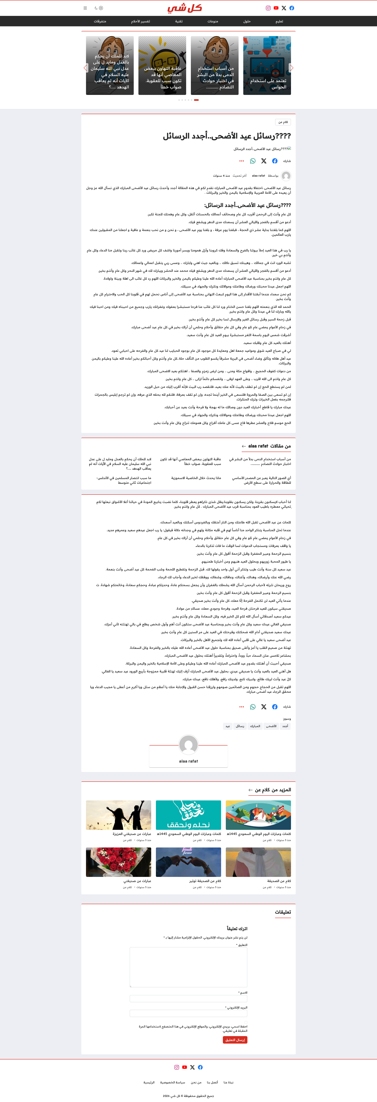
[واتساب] (252, 161)
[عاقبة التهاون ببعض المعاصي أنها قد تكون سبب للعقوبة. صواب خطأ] (162, 65)
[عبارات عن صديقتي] (118, 868)
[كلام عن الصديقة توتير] (188, 868)
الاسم (242, 992)
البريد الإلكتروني (236, 1007)
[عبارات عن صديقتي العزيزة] (118, 821)
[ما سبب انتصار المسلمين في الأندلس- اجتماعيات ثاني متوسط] (118, 480)
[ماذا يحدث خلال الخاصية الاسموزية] (188, 480)
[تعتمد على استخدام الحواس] (267, 65)
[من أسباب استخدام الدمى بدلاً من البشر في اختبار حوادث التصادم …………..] (215, 65)
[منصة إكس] (263, 161)
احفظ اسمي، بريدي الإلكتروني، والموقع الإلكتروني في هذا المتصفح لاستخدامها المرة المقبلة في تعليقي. (193, 1029)
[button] (196, 100)
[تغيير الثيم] (98, 8)
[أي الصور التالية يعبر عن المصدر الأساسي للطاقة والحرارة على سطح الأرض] (258, 480)
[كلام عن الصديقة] (258, 868)
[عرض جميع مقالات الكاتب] (286, 176)
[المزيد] (241, 161)
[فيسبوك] (274, 161)
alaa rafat (258, 175)
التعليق (241, 945)
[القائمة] (85, 8)
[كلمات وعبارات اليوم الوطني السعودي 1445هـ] (258, 821)
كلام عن (283, 122)
